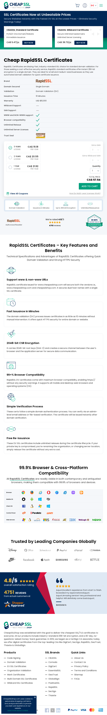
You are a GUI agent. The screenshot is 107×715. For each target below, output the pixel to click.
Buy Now (28, 42)
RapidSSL (52, 687)
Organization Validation (19, 670)
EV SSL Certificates (16, 666)
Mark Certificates (16, 674)
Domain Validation (16, 662)
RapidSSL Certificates (22, 478)
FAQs (77, 678)
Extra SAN (96, 145)
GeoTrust (53, 674)
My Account (84, 5)
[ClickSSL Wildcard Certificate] (73, 29)
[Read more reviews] (14, 606)
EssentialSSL (54, 670)
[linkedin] (58, 710)
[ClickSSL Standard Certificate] (22, 29)
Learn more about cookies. (17, 710)
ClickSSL (52, 658)
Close (35, 697)
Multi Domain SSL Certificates (22, 678)
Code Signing (13, 658)
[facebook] (47, 710)
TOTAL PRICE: (94, 177)
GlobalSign (53, 678)
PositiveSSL (54, 682)
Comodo (52, 662)
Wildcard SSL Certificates (20, 682)
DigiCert (52, 666)
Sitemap (78, 674)
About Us (79, 658)
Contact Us (80, 662)
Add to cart (90, 186)
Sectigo (52, 691)
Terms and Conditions (85, 670)
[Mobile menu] (101, 5)
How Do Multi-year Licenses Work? (84, 193)
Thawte (52, 695)
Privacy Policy (81, 666)
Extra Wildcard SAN (91, 155)
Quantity (96, 166)
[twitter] (52, 710)
